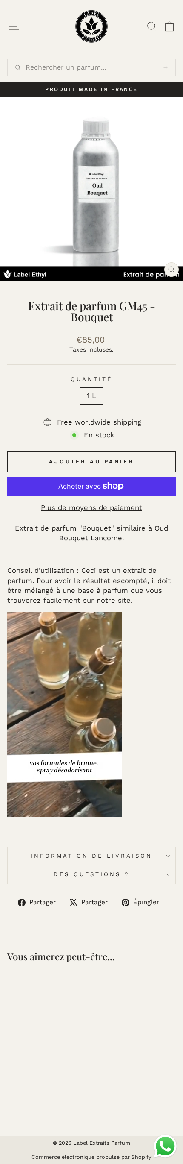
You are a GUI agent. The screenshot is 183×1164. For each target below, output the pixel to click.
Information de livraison (91, 856)
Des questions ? (91, 874)
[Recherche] (166, 67)
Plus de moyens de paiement (91, 508)
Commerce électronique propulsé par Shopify (91, 1157)
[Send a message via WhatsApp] (165, 1146)
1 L (91, 396)
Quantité (91, 379)
